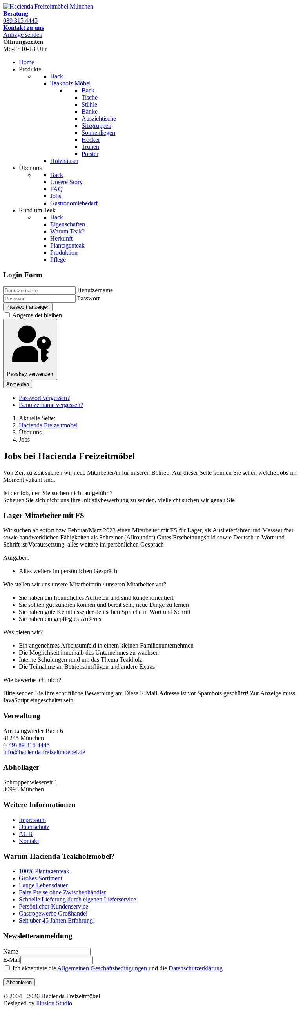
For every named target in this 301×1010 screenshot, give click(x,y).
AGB (26, 834)
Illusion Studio (54, 1003)
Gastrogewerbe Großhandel (53, 913)
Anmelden (17, 384)
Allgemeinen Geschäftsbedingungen (103, 968)
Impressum (32, 819)
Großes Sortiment (40, 878)
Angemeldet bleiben (36, 315)
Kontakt (29, 841)
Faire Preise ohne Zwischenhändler (62, 892)
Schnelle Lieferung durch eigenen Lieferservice (77, 899)
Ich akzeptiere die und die (117, 968)
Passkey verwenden (30, 374)
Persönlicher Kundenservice (53, 906)
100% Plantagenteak (44, 871)
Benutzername (95, 290)
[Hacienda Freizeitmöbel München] (48, 6)
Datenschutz (34, 827)
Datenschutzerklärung (196, 968)
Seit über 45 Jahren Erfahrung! (57, 920)
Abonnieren (19, 982)
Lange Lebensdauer (43, 885)
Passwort (88, 298)
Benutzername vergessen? (51, 405)
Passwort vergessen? (44, 398)
